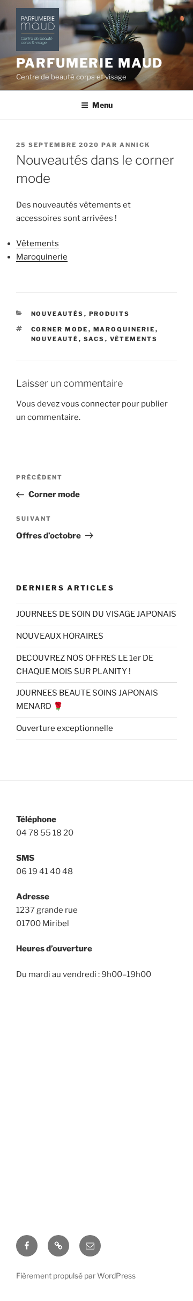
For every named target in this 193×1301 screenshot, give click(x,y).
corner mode (59, 329)
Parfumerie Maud (89, 63)
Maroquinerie (42, 257)
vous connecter (90, 404)
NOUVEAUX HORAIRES (59, 636)
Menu (102, 104)
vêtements (134, 339)
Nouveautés (57, 313)
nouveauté (55, 339)
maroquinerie (124, 329)
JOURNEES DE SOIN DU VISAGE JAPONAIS (96, 614)
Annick (135, 145)
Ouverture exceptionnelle (64, 728)
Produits (109, 313)
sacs (94, 339)
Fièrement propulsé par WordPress (76, 1275)
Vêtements (37, 243)
